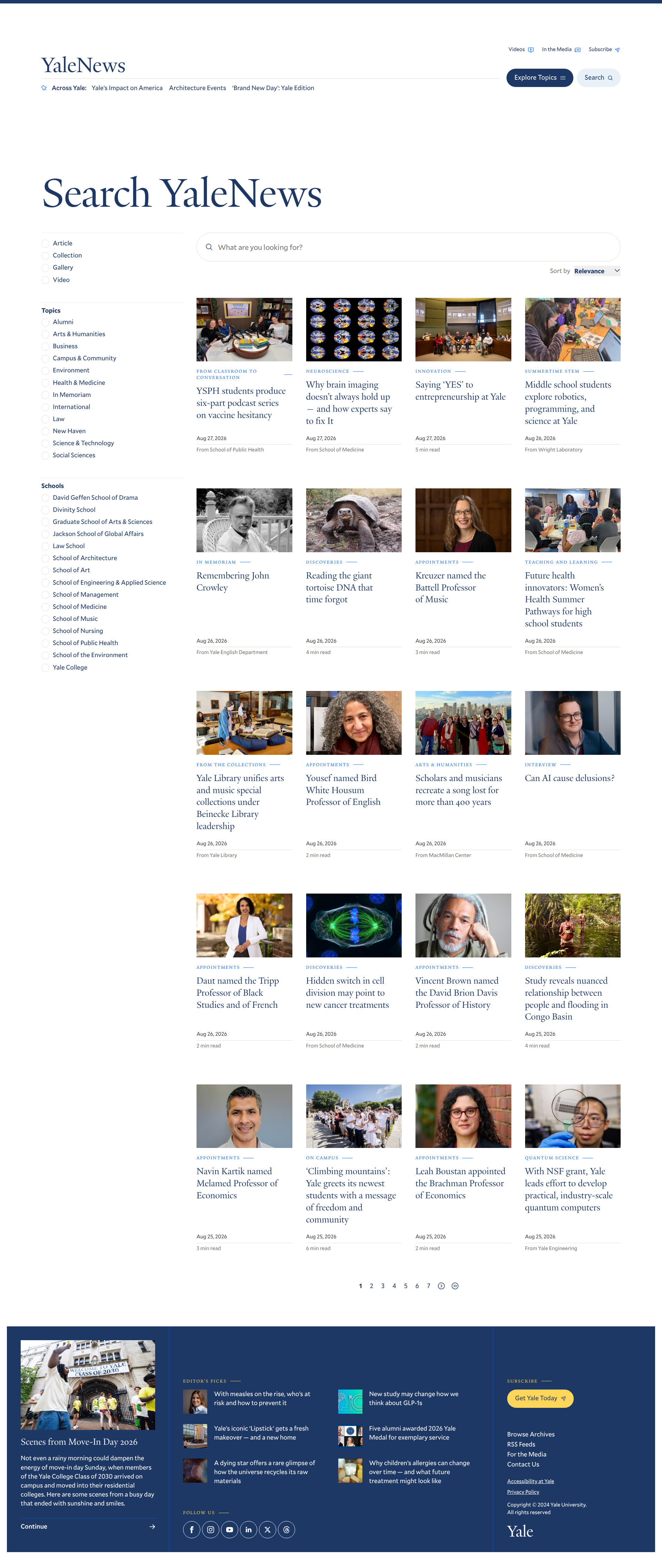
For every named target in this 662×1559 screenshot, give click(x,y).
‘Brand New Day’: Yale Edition (273, 88)
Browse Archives (531, 1434)
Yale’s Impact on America (127, 88)
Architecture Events (197, 88)
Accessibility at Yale (530, 1481)
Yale (520, 1533)
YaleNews (83, 67)
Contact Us (523, 1464)
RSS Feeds (521, 1444)
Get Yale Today (536, 1398)
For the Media (526, 1454)
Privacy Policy (523, 1492)
